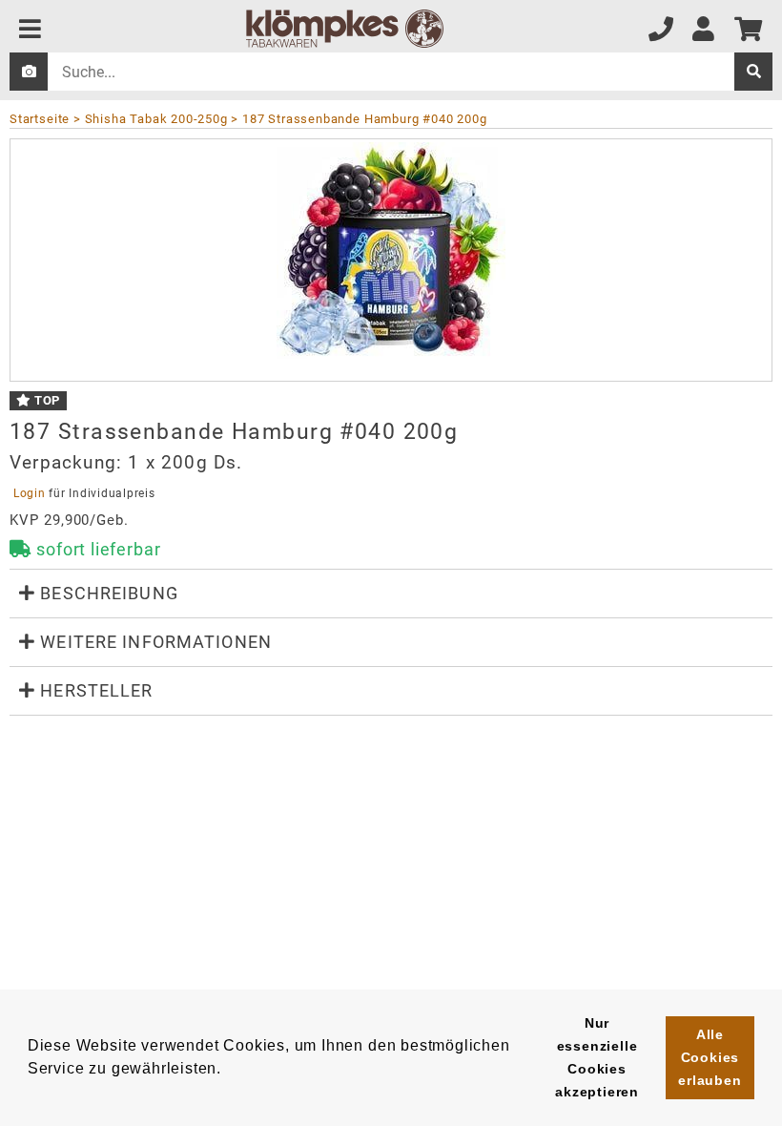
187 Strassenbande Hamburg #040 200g (364, 119)
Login (29, 493)
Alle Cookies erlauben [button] (710, 1057)
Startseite (40, 119)
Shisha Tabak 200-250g (156, 119)
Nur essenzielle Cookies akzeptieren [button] (597, 1057)
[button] (391, 593)
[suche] (753, 71)
